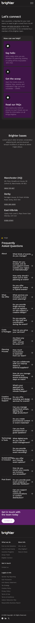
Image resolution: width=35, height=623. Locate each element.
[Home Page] (8, 3)
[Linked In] (5, 618)
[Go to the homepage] (8, 533)
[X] (8, 618)
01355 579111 (8, 220)
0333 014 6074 (15, 26)
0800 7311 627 (9, 188)
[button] (31, 3)
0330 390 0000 (10, 204)
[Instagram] (2, 618)
